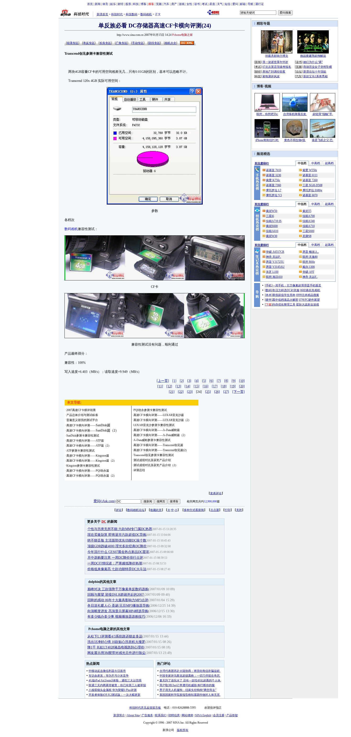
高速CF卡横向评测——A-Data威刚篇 (156, 430)
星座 (212, 4)
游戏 (182, 4)
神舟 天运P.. (273, 256)
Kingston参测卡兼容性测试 (83, 465)
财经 (120, 4)
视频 (268, 86)
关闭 (239, 510)
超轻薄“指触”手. (323, 114)
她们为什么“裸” (313, 62)
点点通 (214, 510)
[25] (208, 392)
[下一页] (238, 392)
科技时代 (117, 14)
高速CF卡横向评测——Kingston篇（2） (91, 460)
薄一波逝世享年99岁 (275, 62)
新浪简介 (119, 715)
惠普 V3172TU (275, 261)
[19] (233, 386)
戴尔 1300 (309, 266)
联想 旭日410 (274, 277)
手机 (268, 285)
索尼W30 (271, 236)
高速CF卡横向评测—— (88, 425)
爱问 (235, 4)
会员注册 (218, 715)
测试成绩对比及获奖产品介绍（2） (155, 465)
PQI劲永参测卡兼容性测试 (150, 410)
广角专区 (121, 43)
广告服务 (147, 715)
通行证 (259, 4)
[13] (178, 386)
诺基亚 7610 (273, 170)
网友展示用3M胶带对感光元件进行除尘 (116, 653)
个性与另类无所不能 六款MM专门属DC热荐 (119, 529)
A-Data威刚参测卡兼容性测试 (151, 440)
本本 (268, 295)
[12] (169, 386)
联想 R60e (309, 261)
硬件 (268, 299)
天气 (220, 4)
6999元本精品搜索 (307, 295)
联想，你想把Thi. (267, 114)
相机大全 (170, 43)
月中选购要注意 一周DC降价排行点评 (115, 557)
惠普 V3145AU (275, 266)
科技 (136, 4)
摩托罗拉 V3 (274, 195)
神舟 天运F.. (310, 277)
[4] (197, 381)
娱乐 (113, 4)
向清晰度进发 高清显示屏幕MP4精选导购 (117, 611)
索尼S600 (272, 226)
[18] (224, 386)
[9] (234, 381)
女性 (189, 4)
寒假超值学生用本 (283, 295)
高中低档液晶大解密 (285, 299)
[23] (190, 392)
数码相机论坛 (135, 510)
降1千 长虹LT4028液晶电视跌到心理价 (115, 647)
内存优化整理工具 (283, 304)
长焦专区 (105, 43)
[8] (226, 381)
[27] (226, 392)
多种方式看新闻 (194, 510)
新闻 (98, 4)
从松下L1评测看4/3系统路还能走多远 (114, 636)
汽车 (166, 4)
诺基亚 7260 (310, 180)
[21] (172, 392)
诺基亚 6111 (310, 175)
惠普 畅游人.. (311, 251)
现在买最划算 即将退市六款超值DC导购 (116, 535)
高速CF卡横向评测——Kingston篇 (87, 455)
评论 (119, 510)
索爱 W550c (310, 170)
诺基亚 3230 (273, 175)
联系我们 (160, 715)
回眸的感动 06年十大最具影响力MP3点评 (117, 600)
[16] (205, 386)
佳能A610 (272, 231)
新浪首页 (102, 14)
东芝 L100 (272, 272)
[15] (196, 386)
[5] (204, 381)
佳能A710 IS (274, 221)
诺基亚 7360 (273, 185)
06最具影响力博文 (276, 56)
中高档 (315, 163)
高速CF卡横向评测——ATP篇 (85, 440)
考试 (204, 4)
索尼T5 (307, 211)
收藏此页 (156, 510)
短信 (227, 4)
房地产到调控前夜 (273, 71)
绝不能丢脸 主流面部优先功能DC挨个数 (116, 540)
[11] (160, 386)
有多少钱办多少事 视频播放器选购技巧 (116, 616)
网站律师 (187, 715)
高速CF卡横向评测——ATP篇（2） (88, 445)
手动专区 (138, 43)
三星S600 (308, 231)
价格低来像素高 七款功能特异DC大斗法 (116, 569)
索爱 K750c (273, 180)
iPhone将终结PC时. (267, 140)
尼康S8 (307, 236)
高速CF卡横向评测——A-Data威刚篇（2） (160, 435)
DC (103, 521)
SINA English (203, 715)
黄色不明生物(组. (295, 140)
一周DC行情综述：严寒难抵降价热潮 (114, 563)
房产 (174, 4)
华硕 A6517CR (275, 251)
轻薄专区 (72, 43)
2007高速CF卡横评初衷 (81, 410)
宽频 (159, 4)
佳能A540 (309, 221)
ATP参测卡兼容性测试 (80, 450)
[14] (187, 386)
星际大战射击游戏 (307, 304)
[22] (181, 392)
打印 (227, 510)
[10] (242, 381)
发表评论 (216, 493)
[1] (174, 381)
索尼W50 (271, 211)
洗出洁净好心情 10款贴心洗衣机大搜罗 (116, 642)
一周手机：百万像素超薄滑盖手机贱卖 (296, 285)
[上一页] (163, 381)
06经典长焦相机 (310, 290)
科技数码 (131, 14)
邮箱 (243, 4)
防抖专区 (154, 43)
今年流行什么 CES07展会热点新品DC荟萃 (118, 552)
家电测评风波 (271, 76)
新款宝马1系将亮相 (315, 76)
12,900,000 (210, 501)
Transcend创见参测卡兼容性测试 (153, 455)
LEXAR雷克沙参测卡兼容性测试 (154, 425)
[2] (182, 381)
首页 (90, 4)
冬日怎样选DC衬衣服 (285, 290)
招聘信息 (174, 715)
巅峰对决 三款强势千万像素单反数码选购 (118, 589)
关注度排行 (262, 163)
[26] (217, 392)
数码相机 (146, 14)
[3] (189, 381)
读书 (197, 4)
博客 (143, 4)
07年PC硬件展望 (309, 299)
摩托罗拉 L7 (273, 190)
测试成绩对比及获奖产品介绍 (152, 460)
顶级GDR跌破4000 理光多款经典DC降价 (117, 546)
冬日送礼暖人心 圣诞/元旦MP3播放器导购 (118, 605)
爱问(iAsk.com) (105, 501)
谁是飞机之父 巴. (322, 140)
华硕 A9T (308, 272)
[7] (219, 381)
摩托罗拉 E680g (312, 190)
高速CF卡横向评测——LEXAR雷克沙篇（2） (162, 420)
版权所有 (182, 730)
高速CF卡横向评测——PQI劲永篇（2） (91, 475)
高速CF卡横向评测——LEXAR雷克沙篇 (158, 415)
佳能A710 (309, 226)
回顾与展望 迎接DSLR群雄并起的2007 (115, 594)
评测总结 (139, 470)
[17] (215, 386)
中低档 (302, 163)
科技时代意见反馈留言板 (145, 707)
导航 (250, 4)
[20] (242, 386)
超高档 (329, 163)
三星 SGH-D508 (312, 185)
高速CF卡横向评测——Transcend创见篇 (158, 445)
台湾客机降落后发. (295, 114)
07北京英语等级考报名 (276, 66)
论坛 (299, 71)
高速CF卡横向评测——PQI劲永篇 (87, 470)
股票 (128, 4)
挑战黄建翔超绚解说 (313, 56)
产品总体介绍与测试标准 (82, 415)
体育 (105, 4)
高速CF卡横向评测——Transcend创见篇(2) (159, 450)
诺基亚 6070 (310, 195)
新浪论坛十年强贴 (314, 71)
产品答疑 (232, 715)
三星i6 (270, 216)
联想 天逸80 (310, 256)
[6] (211, 381)
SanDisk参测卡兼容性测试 (82, 435)
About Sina (133, 715)
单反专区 (89, 43)
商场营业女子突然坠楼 (317, 66)
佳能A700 (309, 216)
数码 (268, 290)
